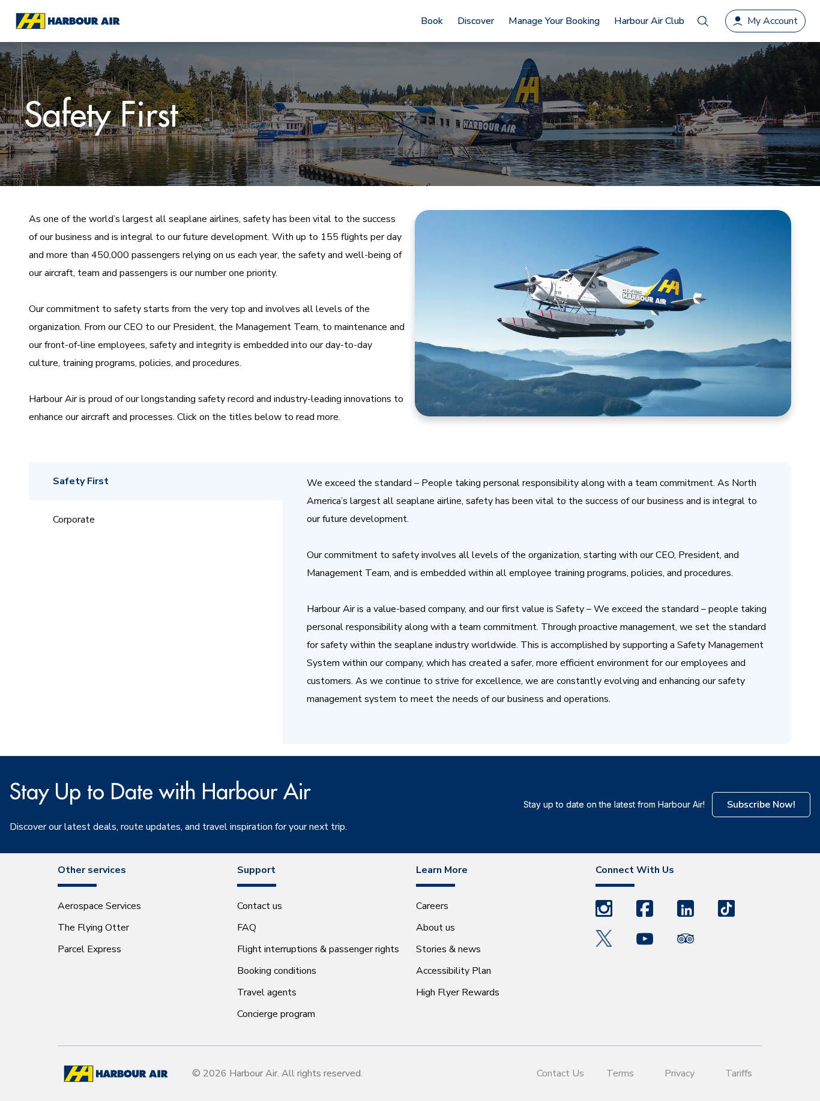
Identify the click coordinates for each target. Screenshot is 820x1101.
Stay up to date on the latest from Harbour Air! (614, 804)
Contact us (259, 906)
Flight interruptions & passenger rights (318, 949)
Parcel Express (89, 949)
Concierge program (276, 1014)
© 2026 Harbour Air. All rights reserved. (277, 1073)
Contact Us (560, 1073)
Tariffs (738, 1073)
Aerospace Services (99, 906)
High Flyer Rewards (457, 992)
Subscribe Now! (761, 804)
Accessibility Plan (453, 970)
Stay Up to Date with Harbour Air (160, 791)
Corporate (74, 519)
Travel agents (267, 992)
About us (435, 927)
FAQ (246, 927)
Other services (92, 870)
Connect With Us (634, 870)
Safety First (81, 481)
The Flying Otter (93, 927)
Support (256, 870)
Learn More (442, 870)
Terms (620, 1073)
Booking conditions (276, 970)
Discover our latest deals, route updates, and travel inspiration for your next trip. (178, 826)
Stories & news (448, 949)
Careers (432, 906)
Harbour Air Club (649, 21)
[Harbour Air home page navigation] (67, 21)
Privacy (680, 1073)
